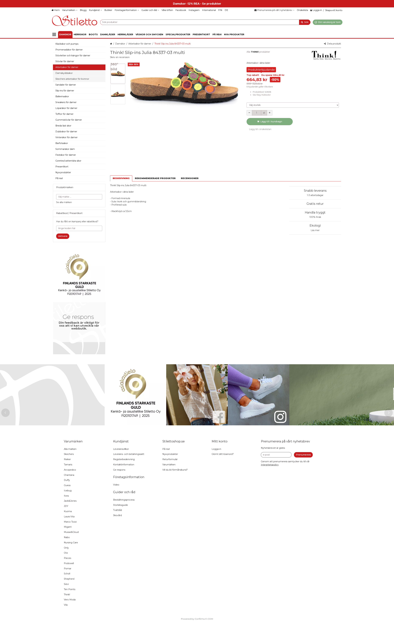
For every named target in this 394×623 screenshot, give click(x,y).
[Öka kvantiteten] (269, 113)
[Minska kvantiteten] (249, 113)
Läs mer (315, 230)
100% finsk (315, 217)
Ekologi (315, 225)
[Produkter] (54, 34)
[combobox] (205, 22)
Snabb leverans (315, 190)
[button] (120, 57)
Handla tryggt (315, 212)
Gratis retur (315, 204)
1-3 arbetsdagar (315, 195)
